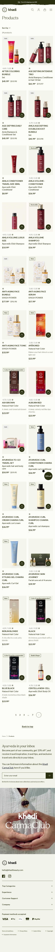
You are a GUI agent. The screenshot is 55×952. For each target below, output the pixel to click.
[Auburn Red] (41, 382)
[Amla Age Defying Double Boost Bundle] (41, 105)
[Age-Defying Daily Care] (14, 105)
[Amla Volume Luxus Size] (14, 217)
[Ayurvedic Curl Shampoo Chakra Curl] (41, 496)
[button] (51, 10)
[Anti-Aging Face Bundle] (14, 271)
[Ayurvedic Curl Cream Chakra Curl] (14, 496)
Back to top (27, 726)
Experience (6, 892)
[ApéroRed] (41, 325)
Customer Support (10, 898)
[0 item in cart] (45, 10)
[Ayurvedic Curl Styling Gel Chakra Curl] (14, 553)
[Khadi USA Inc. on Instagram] (9, 876)
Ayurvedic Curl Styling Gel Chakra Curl (13, 577)
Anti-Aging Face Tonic (14, 345)
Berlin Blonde (10, 631)
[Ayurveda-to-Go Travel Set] (14, 439)
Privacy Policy (23, 931)
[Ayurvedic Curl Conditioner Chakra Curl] (41, 439)
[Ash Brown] (14, 382)
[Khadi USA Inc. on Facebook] (3, 876)
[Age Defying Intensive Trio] (41, 50)
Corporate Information (10, 934)
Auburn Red (35, 402)
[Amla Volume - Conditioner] (41, 160)
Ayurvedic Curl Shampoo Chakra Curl (38, 520)
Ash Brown (8, 402)
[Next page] (38, 714)
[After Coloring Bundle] (14, 50)
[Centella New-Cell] (41, 667)
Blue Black (8, 688)
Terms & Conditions (7, 931)
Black (32, 631)
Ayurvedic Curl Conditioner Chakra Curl (40, 463)
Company (6, 904)
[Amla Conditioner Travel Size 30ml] (14, 160)
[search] (32, 10)
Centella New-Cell (39, 688)
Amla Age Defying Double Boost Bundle (38, 128)
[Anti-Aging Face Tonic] (14, 325)
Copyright (50, 931)
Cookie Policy (37, 931)
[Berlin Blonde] (14, 610)
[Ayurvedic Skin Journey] (41, 553)
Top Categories (8, 886)
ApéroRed (34, 345)
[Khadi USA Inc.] (9, 9)
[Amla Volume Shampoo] (41, 217)
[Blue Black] (14, 667)
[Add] (21, 60)
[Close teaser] (43, 471)
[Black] (41, 610)
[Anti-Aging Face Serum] (41, 271)
